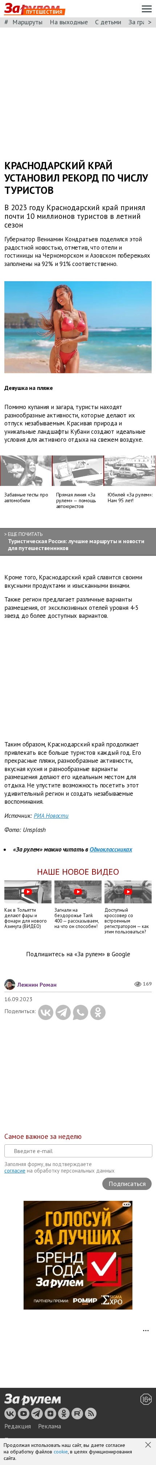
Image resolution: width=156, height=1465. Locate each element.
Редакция (17, 1426)
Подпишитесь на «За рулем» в (78, 954)
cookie (61, 1451)
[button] (148, 1445)
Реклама (49, 1426)
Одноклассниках (111, 849)
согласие (14, 1170)
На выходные (69, 22)
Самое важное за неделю (43, 1136)
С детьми (108, 22)
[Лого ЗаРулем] (32, 1400)
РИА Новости (51, 816)
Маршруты (27, 22)
